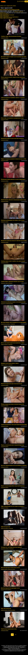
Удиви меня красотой (5, 526)
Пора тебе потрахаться (6, 608)
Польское (3, 283)
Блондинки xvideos (5, 548)
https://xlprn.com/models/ (6, 18)
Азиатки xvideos (4, 569)
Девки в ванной (4, 344)
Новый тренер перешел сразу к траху (9, 629)
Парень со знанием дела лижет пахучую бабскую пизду (12, 445)
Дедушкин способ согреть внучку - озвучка (10, 363)
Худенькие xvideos (4, 37)
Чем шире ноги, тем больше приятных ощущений (11, 547)
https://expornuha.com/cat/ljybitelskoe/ (9, 17)
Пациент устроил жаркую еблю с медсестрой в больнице (13, 485)
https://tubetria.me (4, 16)
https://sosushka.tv (4, 13)
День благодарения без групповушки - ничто (10, 588)
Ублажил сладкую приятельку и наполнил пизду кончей (12, 404)
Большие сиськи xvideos (6, 589)
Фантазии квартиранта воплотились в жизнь (10, 567)
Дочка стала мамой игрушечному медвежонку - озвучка (12, 342)
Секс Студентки (9, 283)
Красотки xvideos (4, 528)
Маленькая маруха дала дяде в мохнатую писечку (11, 383)
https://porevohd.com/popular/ (7, 15)
